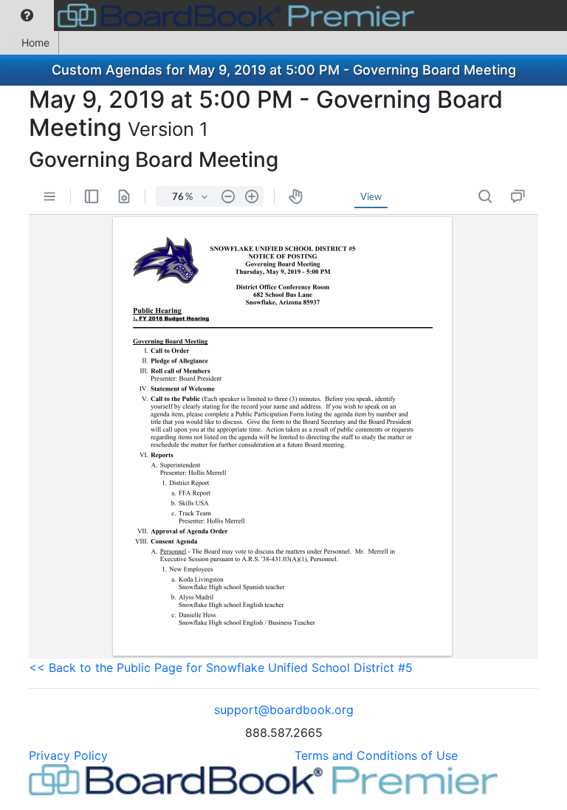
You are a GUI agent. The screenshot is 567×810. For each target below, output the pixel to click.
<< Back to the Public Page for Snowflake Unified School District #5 (221, 667)
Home (35, 42)
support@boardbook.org (284, 709)
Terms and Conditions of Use (376, 755)
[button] (27, 15)
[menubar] (211, 15)
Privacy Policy (68, 755)
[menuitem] (27, 15)
